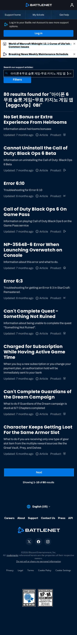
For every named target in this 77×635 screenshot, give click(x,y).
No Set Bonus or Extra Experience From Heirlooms (35, 119)
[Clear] (70, 73)
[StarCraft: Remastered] (64, 196)
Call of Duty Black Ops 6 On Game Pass (35, 212)
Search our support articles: (18, 67)
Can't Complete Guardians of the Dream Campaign (37, 394)
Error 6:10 (14, 183)
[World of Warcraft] (64, 134)
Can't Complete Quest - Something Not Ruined (31, 314)
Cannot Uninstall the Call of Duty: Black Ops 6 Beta (36, 150)
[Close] (74, 45)
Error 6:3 (13, 281)
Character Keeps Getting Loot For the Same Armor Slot (38, 430)
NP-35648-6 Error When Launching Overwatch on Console (33, 249)
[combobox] (38, 73)
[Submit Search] (6, 73)
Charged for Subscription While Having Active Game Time (34, 351)
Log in (38, 33)
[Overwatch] (64, 268)
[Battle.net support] (64, 170)
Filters (17, 80)
